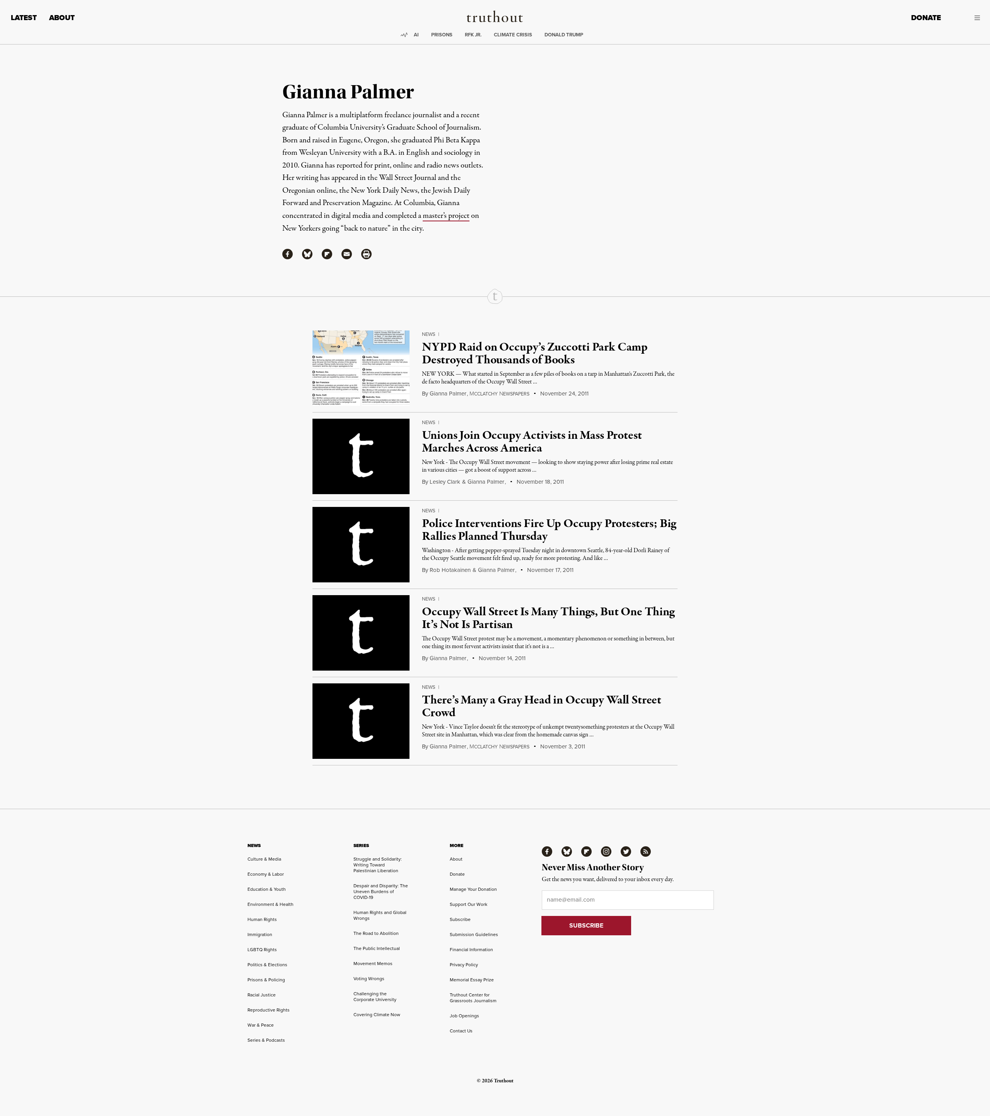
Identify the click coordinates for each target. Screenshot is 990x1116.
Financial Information (471, 949)
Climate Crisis (513, 34)
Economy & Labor (266, 874)
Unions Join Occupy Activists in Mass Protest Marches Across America (532, 442)
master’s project (446, 215)
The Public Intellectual (376, 948)
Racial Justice (262, 994)
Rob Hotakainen (450, 570)
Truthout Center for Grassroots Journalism (473, 997)
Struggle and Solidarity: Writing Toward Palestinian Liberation (377, 865)
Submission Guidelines (474, 934)
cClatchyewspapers (499, 393)
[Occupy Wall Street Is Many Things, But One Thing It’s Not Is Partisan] (361, 633)
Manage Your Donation (473, 889)
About (62, 17)
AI (416, 34)
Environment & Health (271, 904)
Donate (926, 17)
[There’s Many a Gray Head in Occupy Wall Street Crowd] (361, 721)
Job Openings (464, 1015)
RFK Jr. (473, 34)
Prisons (441, 34)
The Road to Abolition (376, 933)
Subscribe (460, 919)
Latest (24, 17)
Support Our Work (468, 904)
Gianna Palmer (448, 393)
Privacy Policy (464, 964)
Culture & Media (264, 859)
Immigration (260, 934)
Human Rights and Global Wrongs (379, 915)
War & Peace (261, 1025)
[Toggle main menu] (966, 17)
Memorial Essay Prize (472, 979)
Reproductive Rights (269, 1009)
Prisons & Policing (266, 979)
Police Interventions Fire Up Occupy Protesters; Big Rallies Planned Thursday (549, 530)
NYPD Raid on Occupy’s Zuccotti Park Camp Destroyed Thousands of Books (535, 354)
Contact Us (461, 1030)
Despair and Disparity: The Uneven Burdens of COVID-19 (380, 891)
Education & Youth (267, 889)
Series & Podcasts (266, 1040)
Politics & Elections (267, 964)
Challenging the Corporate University (374, 996)
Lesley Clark (445, 482)
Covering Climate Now (376, 1014)
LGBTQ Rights (262, 949)
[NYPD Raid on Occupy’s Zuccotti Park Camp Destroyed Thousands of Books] (361, 368)
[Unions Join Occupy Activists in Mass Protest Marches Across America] (361, 456)
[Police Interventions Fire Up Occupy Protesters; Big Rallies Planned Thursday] (361, 544)
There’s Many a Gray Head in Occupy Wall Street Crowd (541, 707)
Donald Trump (563, 34)
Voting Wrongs (368, 978)
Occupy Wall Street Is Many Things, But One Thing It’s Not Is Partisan (548, 619)
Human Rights (262, 919)
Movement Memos (373, 963)
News (428, 333)
